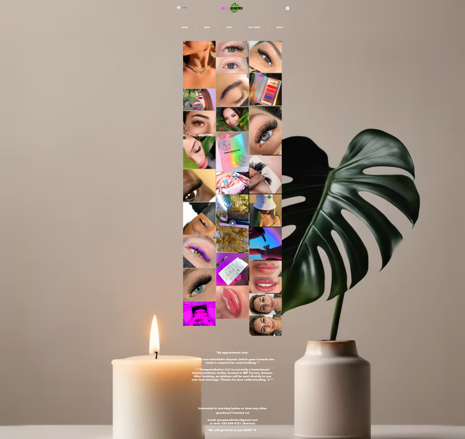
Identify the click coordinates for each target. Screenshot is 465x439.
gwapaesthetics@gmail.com (237, 419)
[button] (287, 7)
